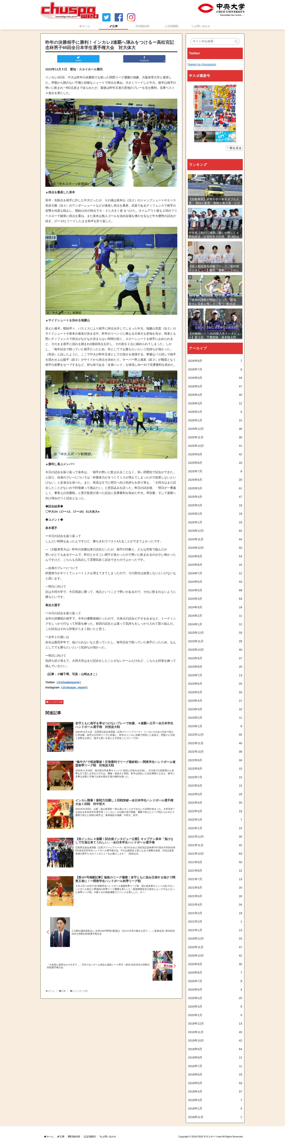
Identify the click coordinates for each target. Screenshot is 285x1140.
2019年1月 (215, 1108)
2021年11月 (215, 845)
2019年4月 (215, 1091)
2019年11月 (215, 1032)
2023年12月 (215, 632)
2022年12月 (215, 734)
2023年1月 (215, 726)
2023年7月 (215, 675)
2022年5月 (215, 794)
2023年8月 (215, 666)
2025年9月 (215, 454)
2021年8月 (215, 870)
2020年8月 (215, 972)
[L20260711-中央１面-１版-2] (215, 113)
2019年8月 (215, 1057)
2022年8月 (215, 768)
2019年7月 (215, 1066)
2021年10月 (215, 853)
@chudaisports (68, 682)
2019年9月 (215, 1049)
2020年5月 (215, 998)
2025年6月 (215, 479)
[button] (236, 41)
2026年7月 (215, 369)
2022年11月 (215, 743)
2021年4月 (215, 904)
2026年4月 (215, 394)
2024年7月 (215, 573)
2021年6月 (215, 887)
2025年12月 (215, 428)
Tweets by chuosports (201, 64)
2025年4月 (215, 496)
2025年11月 (215, 437)
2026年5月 (215, 386)
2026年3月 (215, 403)
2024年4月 (215, 598)
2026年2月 (215, 411)
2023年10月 (215, 649)
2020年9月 (215, 964)
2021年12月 (215, 836)
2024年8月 (215, 564)
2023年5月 (215, 692)
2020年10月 (215, 955)
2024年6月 (215, 581)
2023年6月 (215, 683)
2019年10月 (215, 1040)
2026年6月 (215, 377)
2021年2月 (215, 921)
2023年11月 (215, 641)
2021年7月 (215, 879)
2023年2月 (215, 717)
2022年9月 (215, 760)
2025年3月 (215, 505)
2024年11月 (215, 539)
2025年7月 (215, 471)
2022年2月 (215, 819)
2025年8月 (215, 462)
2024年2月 (215, 615)
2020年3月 (215, 1006)
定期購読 (91, 1136)
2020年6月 (215, 989)
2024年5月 (215, 590)
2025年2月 (215, 513)
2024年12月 (215, 530)
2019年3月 (215, 1100)
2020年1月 (215, 1015)
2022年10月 (215, 751)
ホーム (50, 1136)
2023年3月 (215, 709)
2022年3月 (215, 811)
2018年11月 (215, 1117)
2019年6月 (215, 1074)
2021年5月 (215, 896)
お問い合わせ (109, 1136)
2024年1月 (215, 624)
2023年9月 (215, 658)
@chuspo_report (74, 687)
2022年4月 (215, 802)
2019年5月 (215, 1083)
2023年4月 (215, 700)
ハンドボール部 (56, 702)
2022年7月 (215, 777)
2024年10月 (215, 547)
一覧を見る (234, 148)
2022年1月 (215, 828)
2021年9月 (215, 862)
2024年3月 (215, 607)
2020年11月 (215, 947)
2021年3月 (215, 913)
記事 (62, 1136)
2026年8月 (215, 360)
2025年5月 (215, 488)
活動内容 (75, 1136)
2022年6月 (215, 785)
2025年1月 (215, 522)
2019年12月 (215, 1023)
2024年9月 (215, 556)
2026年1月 (215, 420)
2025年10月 (215, 445)
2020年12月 (215, 938)
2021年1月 (215, 930)
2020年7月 (215, 981)
